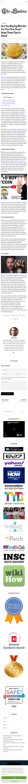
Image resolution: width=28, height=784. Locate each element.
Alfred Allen (14, 338)
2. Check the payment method (8, 101)
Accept (14, 777)
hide (12, 97)
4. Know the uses (5, 105)
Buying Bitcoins (6, 315)
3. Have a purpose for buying (8, 103)
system (3, 79)
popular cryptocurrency (20, 275)
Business (4, 23)
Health (4, 721)
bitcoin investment (18, 129)
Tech (4, 727)
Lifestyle (5, 724)
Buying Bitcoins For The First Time (18, 315)
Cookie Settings (14, 781)
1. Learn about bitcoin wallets (8, 100)
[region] (14, 774)
